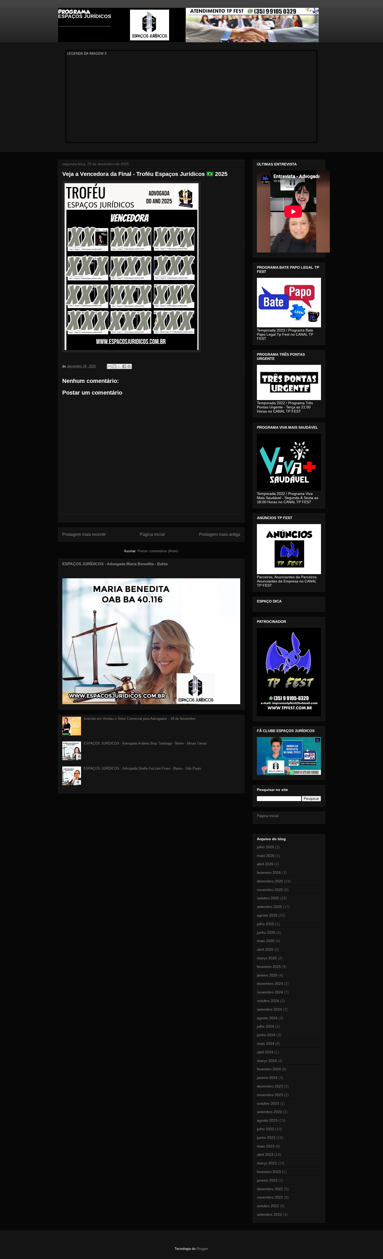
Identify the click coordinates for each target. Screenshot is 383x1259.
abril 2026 (265, 864)
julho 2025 (265, 924)
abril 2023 (265, 1154)
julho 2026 (265, 847)
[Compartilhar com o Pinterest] (129, 366)
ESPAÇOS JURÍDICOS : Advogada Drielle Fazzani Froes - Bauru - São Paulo (142, 768)
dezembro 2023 (270, 1086)
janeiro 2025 (267, 975)
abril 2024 (265, 1052)
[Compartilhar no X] (119, 366)
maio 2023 (265, 1146)
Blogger (202, 1249)
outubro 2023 (268, 1103)
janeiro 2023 (267, 1180)
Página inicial (152, 534)
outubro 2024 (268, 1001)
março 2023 (267, 1163)
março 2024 (267, 1061)
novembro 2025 (270, 890)
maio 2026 (265, 855)
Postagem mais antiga (219, 534)
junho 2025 (266, 932)
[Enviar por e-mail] (109, 366)
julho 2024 (265, 1026)
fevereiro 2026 (269, 872)
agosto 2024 (267, 1018)
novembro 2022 (270, 1197)
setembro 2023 (269, 1112)
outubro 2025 (268, 898)
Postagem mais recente (84, 534)
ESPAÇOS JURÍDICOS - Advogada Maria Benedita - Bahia (115, 564)
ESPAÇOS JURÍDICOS (84, 16)
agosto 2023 (267, 1120)
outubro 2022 (268, 1206)
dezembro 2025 (270, 881)
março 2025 (267, 958)
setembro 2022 (269, 1214)
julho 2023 (265, 1129)
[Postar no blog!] (114, 366)
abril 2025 (265, 949)
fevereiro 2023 (269, 1172)
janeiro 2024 (267, 1078)
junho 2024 (266, 1035)
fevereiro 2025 (269, 967)
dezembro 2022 (270, 1189)
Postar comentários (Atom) (158, 551)
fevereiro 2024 (269, 1069)
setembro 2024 (269, 1009)
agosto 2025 (267, 915)
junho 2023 (266, 1137)
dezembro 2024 (270, 983)
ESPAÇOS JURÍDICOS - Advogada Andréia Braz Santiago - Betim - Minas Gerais (145, 743)
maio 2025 (265, 941)
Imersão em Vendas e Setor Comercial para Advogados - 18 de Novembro (139, 719)
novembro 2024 (270, 992)
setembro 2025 (269, 907)
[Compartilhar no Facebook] (124, 366)
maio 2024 (265, 1043)
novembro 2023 (270, 1095)
